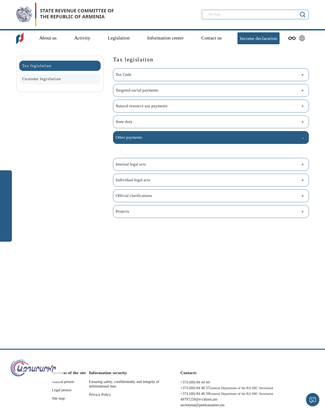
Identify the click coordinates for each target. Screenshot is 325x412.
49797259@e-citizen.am (198, 399)
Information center (165, 37)
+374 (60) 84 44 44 (195, 382)
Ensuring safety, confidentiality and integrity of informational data (124, 384)
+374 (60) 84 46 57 (195, 388)
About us (48, 37)
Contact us (211, 37)
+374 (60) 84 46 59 (195, 394)
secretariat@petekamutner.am (202, 405)
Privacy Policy (100, 394)
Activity (82, 37)
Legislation (119, 37)
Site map (58, 398)
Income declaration (258, 38)
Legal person (61, 390)
